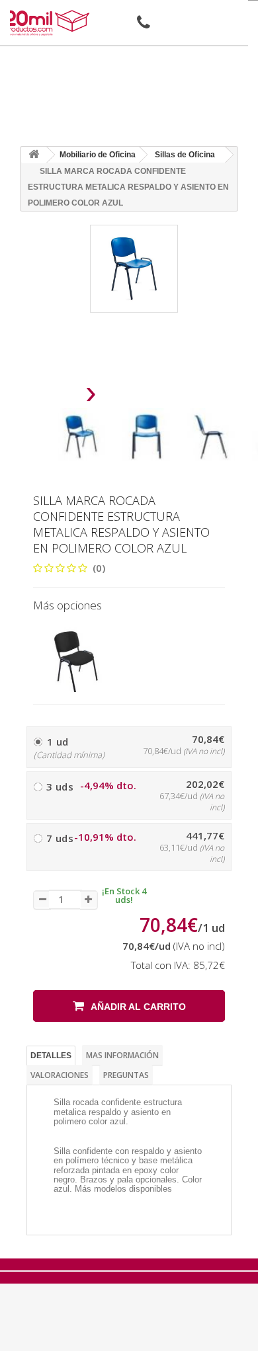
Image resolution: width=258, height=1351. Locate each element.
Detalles (50, 1055)
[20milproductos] (48, 23)
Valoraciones (59, 1075)
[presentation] (57, 396)
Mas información (122, 1055)
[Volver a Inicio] (33, 155)
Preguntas (126, 1075)
